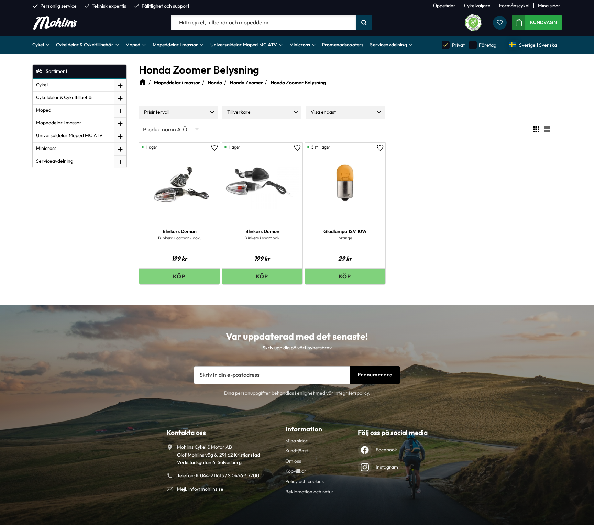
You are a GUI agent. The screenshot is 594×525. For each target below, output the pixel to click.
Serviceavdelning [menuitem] (388, 45)
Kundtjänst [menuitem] (296, 451)
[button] (500, 23)
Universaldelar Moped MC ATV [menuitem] (243, 45)
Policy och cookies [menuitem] (304, 481)
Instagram (387, 467)
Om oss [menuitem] (293, 461)
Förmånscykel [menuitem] (514, 5)
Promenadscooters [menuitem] (342, 45)
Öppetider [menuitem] (444, 5)
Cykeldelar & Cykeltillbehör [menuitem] (84, 45)
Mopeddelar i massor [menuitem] (175, 45)
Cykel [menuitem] (38, 45)
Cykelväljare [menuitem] (477, 5)
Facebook (386, 450)
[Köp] (179, 276)
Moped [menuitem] (133, 45)
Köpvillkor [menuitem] (295, 471)
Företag (483, 45)
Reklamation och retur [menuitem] (309, 492)
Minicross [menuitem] (299, 45)
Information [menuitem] (303, 429)
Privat (453, 45)
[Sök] (364, 23)
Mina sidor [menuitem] (549, 5)
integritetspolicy (351, 393)
